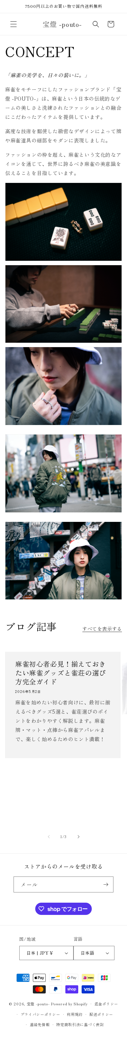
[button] (13, 24)
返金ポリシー (106, 1003)
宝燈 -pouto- (38, 1003)
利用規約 (75, 1014)
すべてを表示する (102, 628)
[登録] (105, 884)
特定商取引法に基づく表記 (80, 1024)
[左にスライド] (48, 836)
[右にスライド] (78, 836)
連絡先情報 (40, 1024)
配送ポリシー (101, 1014)
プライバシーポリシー (40, 1014)
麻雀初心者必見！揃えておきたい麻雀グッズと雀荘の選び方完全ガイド (60, 666)
